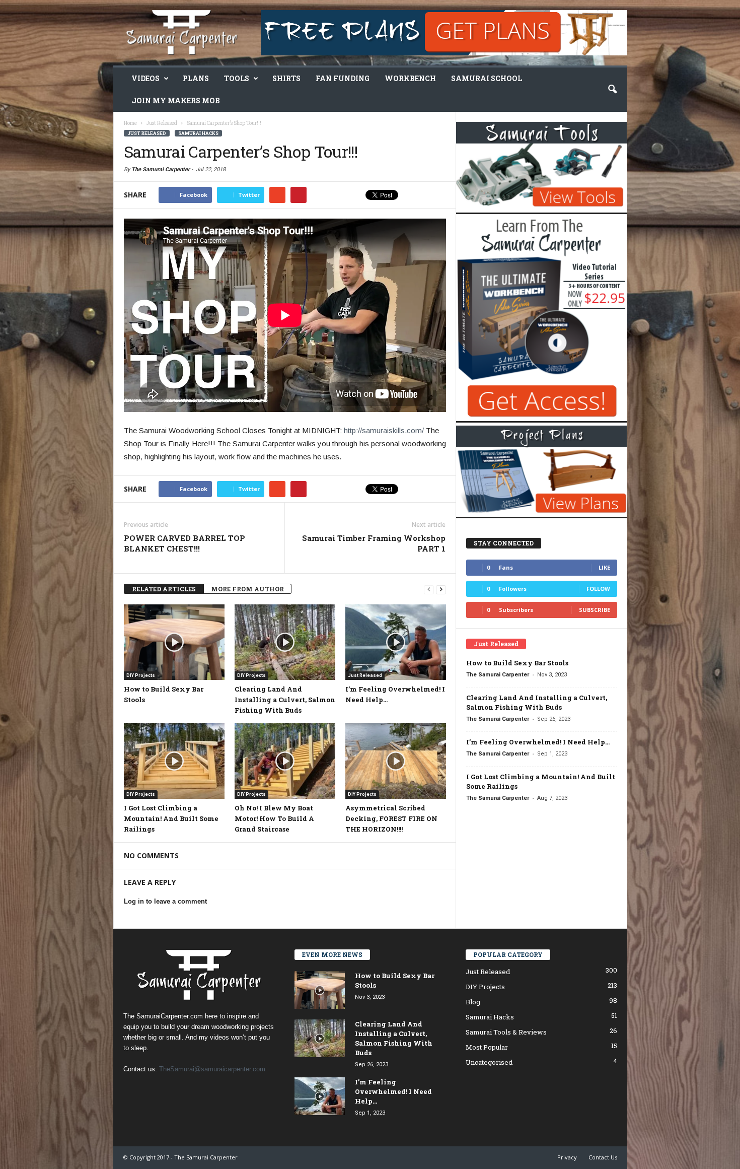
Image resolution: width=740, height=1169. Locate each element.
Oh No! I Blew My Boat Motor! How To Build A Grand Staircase (274, 818)
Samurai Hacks (198, 133)
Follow (598, 588)
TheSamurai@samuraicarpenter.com (212, 1069)
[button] (612, 90)
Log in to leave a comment (165, 901)
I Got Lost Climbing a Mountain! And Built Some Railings (171, 818)
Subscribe (594, 609)
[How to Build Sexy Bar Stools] (174, 642)
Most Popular (487, 1047)
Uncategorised (489, 1062)
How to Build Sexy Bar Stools (517, 662)
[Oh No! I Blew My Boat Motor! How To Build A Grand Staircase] (285, 761)
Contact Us (602, 1157)
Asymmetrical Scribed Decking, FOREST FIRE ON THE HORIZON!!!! (391, 818)
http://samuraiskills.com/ (384, 430)
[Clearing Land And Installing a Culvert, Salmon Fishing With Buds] (285, 642)
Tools (236, 78)
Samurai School (486, 78)
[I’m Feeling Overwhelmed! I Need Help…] (395, 642)
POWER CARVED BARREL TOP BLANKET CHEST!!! (184, 543)
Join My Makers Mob (175, 100)
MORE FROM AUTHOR (247, 589)
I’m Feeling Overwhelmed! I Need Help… (538, 741)
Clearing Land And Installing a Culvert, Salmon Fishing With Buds (285, 699)
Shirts (286, 78)
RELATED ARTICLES (164, 589)
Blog (473, 1001)
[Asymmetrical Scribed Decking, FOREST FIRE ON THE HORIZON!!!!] (395, 761)
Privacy (567, 1157)
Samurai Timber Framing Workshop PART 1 (374, 543)
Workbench (410, 78)
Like (604, 567)
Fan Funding (342, 78)
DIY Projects (140, 675)
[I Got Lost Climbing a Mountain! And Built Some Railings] (174, 761)
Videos (145, 78)
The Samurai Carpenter (160, 169)
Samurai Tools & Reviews (506, 1032)
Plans (196, 78)
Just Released (146, 133)
